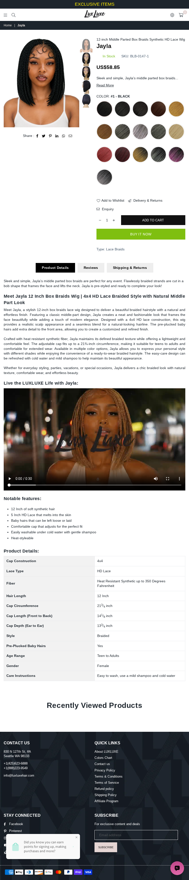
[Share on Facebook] (37, 135)
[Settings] (172, 14)
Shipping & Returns (130, 268)
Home (8, 25)
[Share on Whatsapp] (63, 135)
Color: (113, 96)
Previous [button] (8, 82)
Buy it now (140, 234)
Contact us (102, 764)
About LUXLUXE (106, 751)
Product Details (55, 268)
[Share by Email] (70, 135)
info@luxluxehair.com (19, 775)
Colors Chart (103, 758)
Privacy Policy (104, 770)
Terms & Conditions (108, 776)
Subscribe (105, 847)
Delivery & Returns (147, 200)
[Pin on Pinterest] (50, 135)
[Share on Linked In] (57, 135)
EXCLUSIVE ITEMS (94, 4)
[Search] (13, 14)
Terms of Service (106, 782)
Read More (105, 85)
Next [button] (75, 82)
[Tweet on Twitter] (44, 135)
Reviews (91, 268)
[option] (41, 82)
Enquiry (107, 209)
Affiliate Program (106, 801)
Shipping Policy (105, 795)
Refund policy (104, 789)
